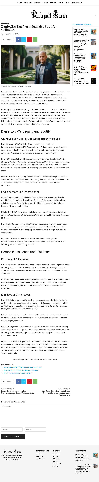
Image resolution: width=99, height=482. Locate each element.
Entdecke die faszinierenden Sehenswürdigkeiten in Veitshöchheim (17, 392)
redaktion (8, 34)
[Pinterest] (29, 39)
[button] (95, 15)
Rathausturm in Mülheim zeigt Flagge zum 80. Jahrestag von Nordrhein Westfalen (80, 58)
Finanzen (5, 23)
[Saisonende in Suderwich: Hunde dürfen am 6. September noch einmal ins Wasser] (93, 32)
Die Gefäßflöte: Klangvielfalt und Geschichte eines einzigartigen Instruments (56, 393)
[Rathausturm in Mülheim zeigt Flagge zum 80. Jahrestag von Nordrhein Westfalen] (93, 56)
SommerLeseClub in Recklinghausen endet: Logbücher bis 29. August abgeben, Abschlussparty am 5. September (81, 45)
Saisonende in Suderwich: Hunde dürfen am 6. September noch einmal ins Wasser (81, 33)
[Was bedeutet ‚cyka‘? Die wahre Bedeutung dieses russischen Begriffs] (93, 81)
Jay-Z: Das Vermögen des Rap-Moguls (18, 373)
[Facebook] (18, 39)
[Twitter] (23, 39)
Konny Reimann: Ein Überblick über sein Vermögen (22, 367)
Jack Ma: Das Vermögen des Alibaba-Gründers (21, 370)
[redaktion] (2, 34)
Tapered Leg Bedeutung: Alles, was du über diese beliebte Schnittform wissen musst (81, 70)
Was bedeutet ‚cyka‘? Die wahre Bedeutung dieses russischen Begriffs (81, 81)
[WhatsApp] (35, 39)
